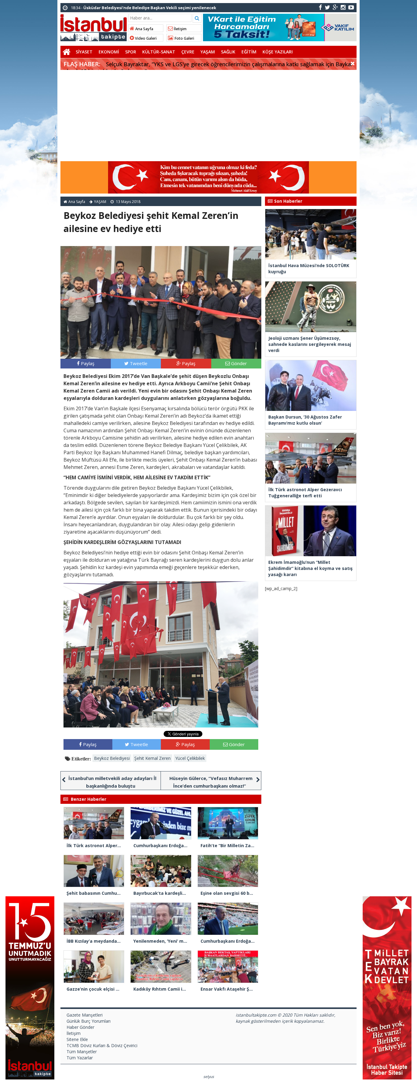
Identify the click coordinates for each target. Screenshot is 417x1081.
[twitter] (327, 7)
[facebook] (320, 7)
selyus (208, 1076)
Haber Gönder (80, 1027)
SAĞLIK (228, 52)
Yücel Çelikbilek (190, 758)
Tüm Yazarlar (80, 1058)
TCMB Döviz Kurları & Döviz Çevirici (102, 1045)
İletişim (180, 28)
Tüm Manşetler (82, 1051)
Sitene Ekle (77, 1039)
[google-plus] (335, 7)
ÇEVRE (187, 52)
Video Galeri (145, 38)
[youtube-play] (351, 7)
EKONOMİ (109, 52)
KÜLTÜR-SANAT (158, 52)
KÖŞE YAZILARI (278, 52)
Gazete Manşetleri (85, 1015)
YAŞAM (208, 52)
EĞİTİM (248, 52)
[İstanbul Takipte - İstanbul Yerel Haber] (93, 26)
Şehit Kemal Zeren (152, 758)
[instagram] (343, 7)
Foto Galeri (183, 38)
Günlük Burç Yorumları (89, 1021)
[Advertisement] (208, 115)
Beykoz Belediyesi (112, 758)
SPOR (130, 52)
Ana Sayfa (143, 28)
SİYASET (84, 52)
